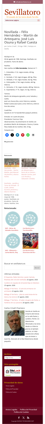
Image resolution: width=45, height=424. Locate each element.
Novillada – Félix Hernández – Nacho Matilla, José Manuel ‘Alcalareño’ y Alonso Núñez (11, 172)
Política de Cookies (11, 392)
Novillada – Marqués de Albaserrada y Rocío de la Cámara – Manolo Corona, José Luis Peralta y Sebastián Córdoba (28, 173)
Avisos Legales (10, 386)
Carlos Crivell (11, 46)
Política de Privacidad (12, 389)
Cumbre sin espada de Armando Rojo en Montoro (21, 283)
